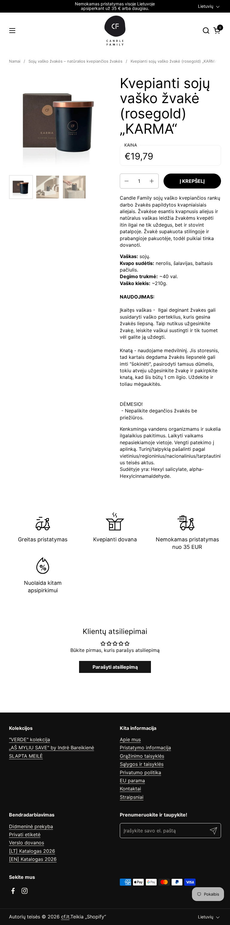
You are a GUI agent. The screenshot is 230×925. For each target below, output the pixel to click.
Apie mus (130, 739)
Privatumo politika (140, 772)
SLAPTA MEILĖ (26, 756)
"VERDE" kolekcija (29, 739)
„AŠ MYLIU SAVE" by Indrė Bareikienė (51, 748)
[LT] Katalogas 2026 (32, 851)
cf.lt (65, 917)
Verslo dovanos (26, 843)
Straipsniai (131, 797)
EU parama (132, 781)
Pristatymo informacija (145, 748)
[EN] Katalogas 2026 (33, 859)
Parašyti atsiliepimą (115, 667)
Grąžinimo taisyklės (142, 756)
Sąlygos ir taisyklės (142, 764)
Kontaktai (130, 789)
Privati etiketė (24, 834)
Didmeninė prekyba (31, 826)
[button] (206, 30)
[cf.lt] (115, 31)
